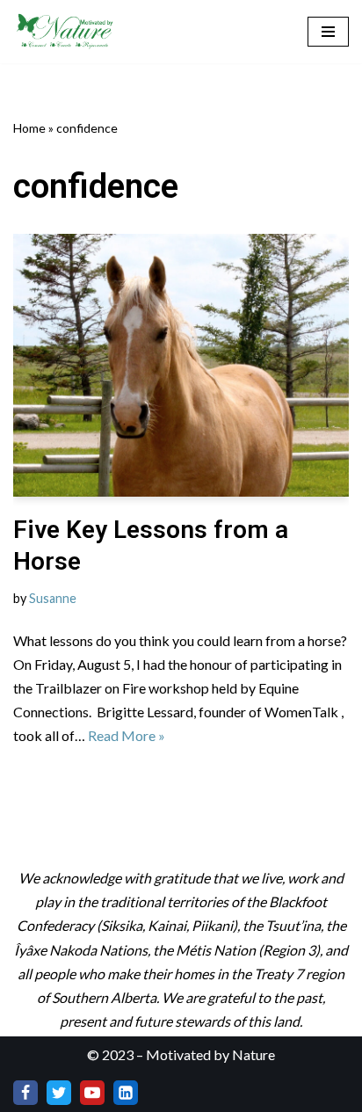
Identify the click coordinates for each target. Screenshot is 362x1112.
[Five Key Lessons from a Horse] (181, 365)
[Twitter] (59, 1092)
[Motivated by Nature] (66, 31)
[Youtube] (92, 1092)
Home (29, 127)
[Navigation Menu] (328, 32)
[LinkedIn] (125, 1092)
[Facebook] (25, 1092)
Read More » (126, 735)
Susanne (52, 598)
